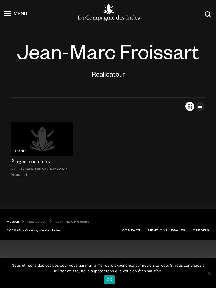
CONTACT (131, 230)
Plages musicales (30, 161)
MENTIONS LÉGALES (166, 230)
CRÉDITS (201, 230)
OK (109, 279)
